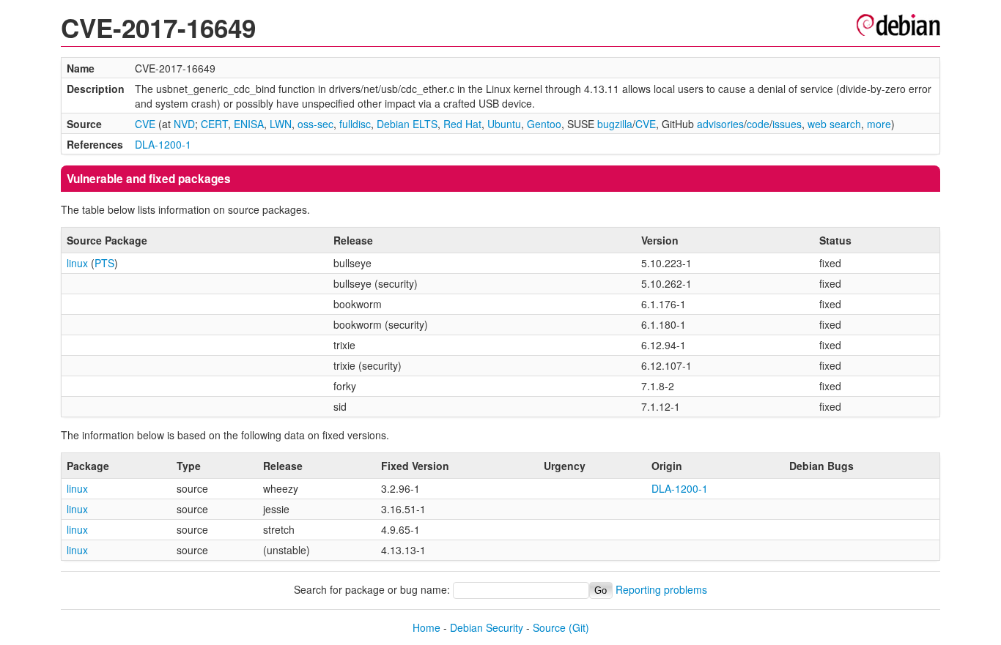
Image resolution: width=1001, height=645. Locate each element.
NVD (184, 123)
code (758, 123)
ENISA (249, 123)
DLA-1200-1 (163, 144)
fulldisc (355, 123)
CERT (214, 123)
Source (549, 627)
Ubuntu (504, 123)
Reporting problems (661, 589)
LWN (281, 123)
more (879, 123)
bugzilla (614, 123)
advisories (720, 123)
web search (834, 123)
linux (77, 263)
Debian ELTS (407, 123)
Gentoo (544, 123)
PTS (104, 263)
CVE (145, 123)
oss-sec (315, 123)
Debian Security (486, 627)
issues (787, 123)
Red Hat (462, 123)
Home (426, 627)
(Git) (579, 627)
